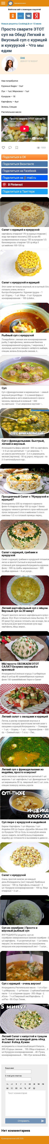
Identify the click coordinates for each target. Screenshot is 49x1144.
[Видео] (12, 1088)
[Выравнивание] (29, 1088)
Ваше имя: (9, 1068)
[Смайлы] (34, 1088)
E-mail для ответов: (13, 1076)
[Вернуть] (12, 1084)
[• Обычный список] (29, 1084)
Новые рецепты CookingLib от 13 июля (21, 23)
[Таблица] (16, 1088)
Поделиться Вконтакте (18, 164)
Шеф (22, 58)
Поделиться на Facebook (19, 171)
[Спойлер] (25, 1088)
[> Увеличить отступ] (43, 1084)
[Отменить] (7, 1084)
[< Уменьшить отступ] (38, 1084)
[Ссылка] (21, 1088)
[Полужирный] (16, 1084)
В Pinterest (15, 184)
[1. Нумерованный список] (34, 1084)
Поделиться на (19, 178)
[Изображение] (7, 1088)
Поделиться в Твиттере (19, 191)
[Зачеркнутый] (25, 1084)
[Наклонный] (21, 1084)
